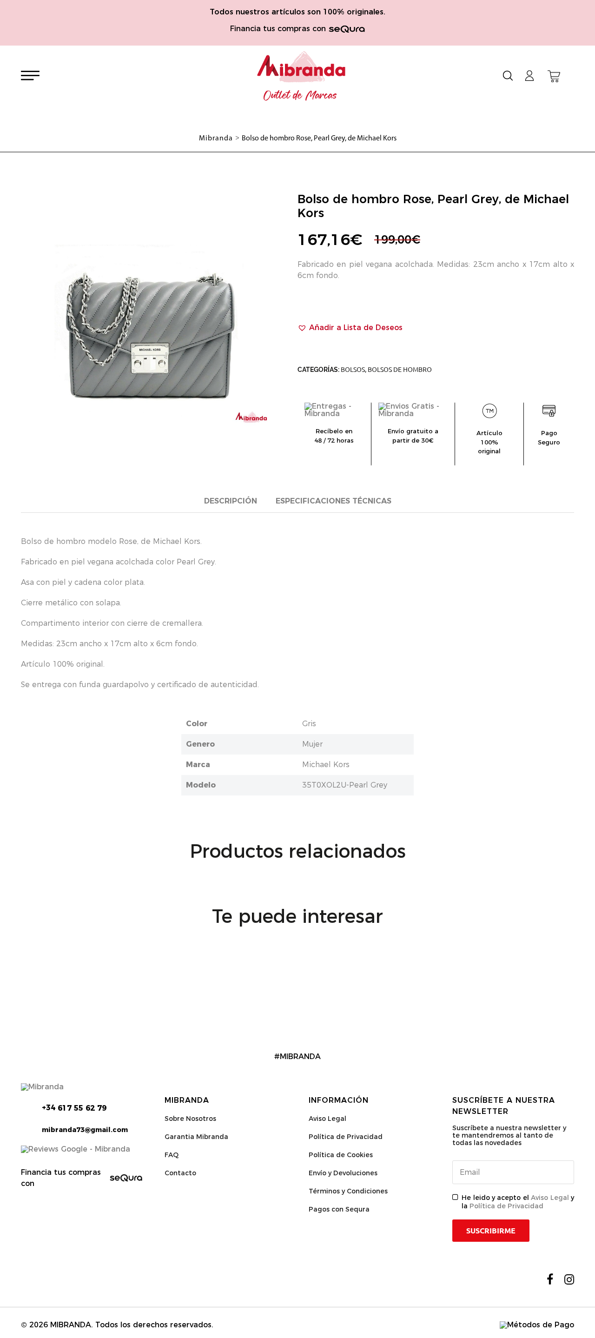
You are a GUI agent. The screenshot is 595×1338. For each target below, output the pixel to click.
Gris (309, 723)
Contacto (180, 1173)
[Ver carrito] (554, 76)
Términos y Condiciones (348, 1191)
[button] (350, 327)
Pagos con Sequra (339, 1209)
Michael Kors (326, 764)
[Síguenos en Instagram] (569, 1279)
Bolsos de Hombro (400, 369)
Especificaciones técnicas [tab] (333, 501)
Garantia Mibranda (196, 1137)
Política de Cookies (341, 1155)
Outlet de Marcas (300, 96)
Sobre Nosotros (190, 1118)
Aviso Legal (327, 1118)
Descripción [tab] (230, 501)
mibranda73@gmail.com (85, 1130)
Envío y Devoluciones (343, 1173)
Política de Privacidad (346, 1137)
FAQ (171, 1155)
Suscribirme (491, 1230)
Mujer (312, 744)
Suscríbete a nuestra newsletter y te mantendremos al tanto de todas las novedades (509, 1135)
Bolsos (353, 369)
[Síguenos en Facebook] (550, 1279)
